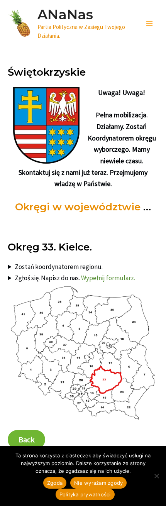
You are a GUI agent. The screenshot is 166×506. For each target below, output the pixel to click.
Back (26, 439)
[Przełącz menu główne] (150, 23)
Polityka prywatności (85, 494)
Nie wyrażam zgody (98, 483)
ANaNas (65, 14)
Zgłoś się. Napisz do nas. (75, 278)
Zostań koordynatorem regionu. (59, 266)
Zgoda (55, 483)
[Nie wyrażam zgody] (156, 476)
